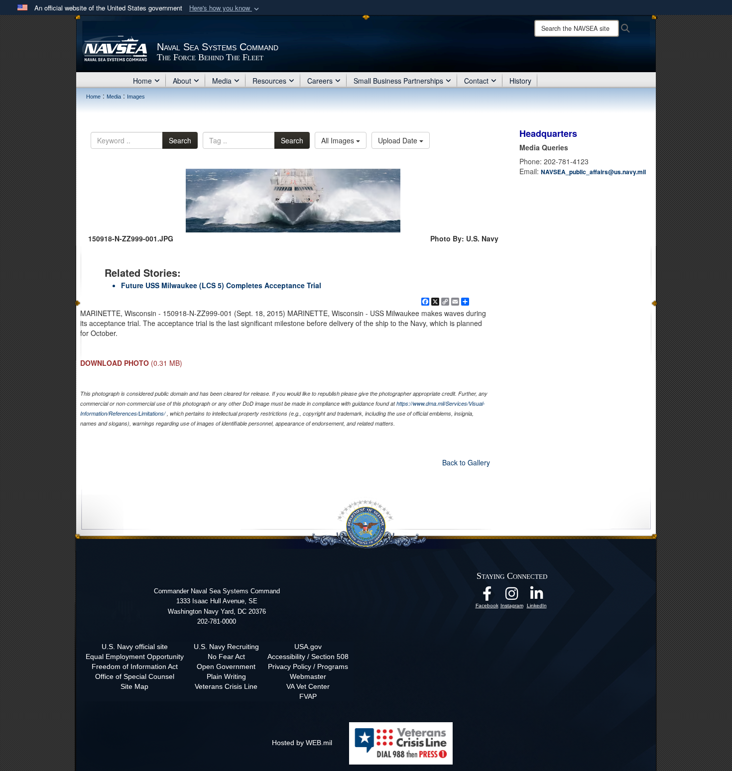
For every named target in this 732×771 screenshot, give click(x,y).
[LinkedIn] (536, 596)
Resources (269, 81)
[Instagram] (511, 596)
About (182, 81)
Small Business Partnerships (398, 81)
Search (180, 140)
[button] (225, 8)
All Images (338, 140)
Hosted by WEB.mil (302, 743)
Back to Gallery (466, 462)
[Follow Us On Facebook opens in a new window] (487, 596)
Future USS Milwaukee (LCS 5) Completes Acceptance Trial (221, 285)
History (520, 81)
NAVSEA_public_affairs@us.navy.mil (593, 171)
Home (142, 81)
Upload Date (398, 140)
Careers (320, 81)
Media (222, 81)
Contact (476, 81)
